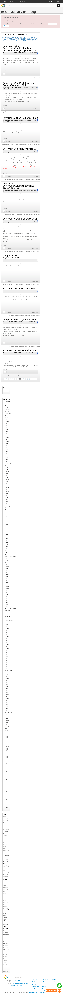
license (7, 818)
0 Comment (8, 74)
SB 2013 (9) (7, 735)
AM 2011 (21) (7, 514)
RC (4, 878)
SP (8, 866)
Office (4, 919)
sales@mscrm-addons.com (17, 985)
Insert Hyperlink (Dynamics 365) (19, 288)
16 (22, 379)
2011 (7, 872)
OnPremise (5, 939)
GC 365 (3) (7, 656)
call (8, 898)
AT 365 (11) (7, 449)
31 (32, 379)
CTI (8, 952)
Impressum (43, 992)
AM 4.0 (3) (7, 522)
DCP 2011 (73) (7, 566)
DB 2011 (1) (7, 536)
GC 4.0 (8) (7, 664)
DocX (7, 839)
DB (8, 874)
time (39, 113)
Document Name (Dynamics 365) (20, 219)
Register (49, 1)
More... (34, 988)
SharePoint (5, 960)
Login (57, 1)
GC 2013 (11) (7, 636)
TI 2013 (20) (7, 777)
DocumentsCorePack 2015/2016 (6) (10, 610)
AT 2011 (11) (7, 421)
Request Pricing (8, 1)
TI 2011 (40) (7, 769)
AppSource (5, 876)
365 (14, 77)
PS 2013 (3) (7, 686)
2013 (7, 958)
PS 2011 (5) (7, 678)
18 (26, 379)
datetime (24, 112)
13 (15, 379)
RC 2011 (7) (7, 720)
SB (4, 820)
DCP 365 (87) (7, 594)
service (5, 868)
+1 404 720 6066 (16, 982)
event (4, 857)
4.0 (8, 852)
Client (16, 77)
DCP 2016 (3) (6, 552)
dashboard (5, 844)
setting (33, 77)
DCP (20, 77)
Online (4, 816)
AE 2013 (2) (7, 479)
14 (17, 379)
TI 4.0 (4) (7, 805)
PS (4, 891)
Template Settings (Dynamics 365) (20, 118)
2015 (9, 77)
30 (30, 379)
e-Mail (4, 897)
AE (8, 880)
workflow (5, 870)
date (20, 112)
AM (4, 966)
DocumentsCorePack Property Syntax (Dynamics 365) (18, 84)
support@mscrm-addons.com (20, 983)
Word (38, 78)
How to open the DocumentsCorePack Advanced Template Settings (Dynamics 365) (20, 48)
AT (4, 822)
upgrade (7, 829)
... (11, 379)
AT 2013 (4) (7, 429)
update (4, 900)
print (4, 958)
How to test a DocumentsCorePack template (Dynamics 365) (18, 185)
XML (8, 820)
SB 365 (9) (7, 755)
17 (24, 379)
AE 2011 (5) (7, 471)
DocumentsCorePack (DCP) (31, 52)
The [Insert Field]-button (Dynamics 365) (15, 256)
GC (8, 816)
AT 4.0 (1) (7, 457)
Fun (4, 882)
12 (13, 379)
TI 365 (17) (7, 797)
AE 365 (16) (7, 499)
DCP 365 (23, 52)
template (37, 77)
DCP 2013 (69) (7, 574)
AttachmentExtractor (6, 934)
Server (5, 917)
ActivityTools (35, 986)
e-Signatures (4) (7, 616)
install (7, 943)
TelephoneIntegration (5, 861)
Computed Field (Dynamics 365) (19, 319)
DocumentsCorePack (26, 77)
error (4, 874)
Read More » (5, 70)
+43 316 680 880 (16, 980)
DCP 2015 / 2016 (17, 52)
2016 (11, 77)
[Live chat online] (59, 985)
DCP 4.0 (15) (7, 602)
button (17, 284)
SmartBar (5, 912)
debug (4, 846)
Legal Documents (34, 992)
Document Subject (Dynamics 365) (20, 149)
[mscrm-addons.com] (8, 7)
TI (3, 818)
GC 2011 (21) (7, 628)
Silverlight (5, 964)
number (5, 956)
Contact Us (22, 1)
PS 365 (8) (7, 706)
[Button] (58, 5)
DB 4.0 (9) (7, 544)
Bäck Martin (6, 53)
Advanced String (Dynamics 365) (20, 350)
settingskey (5, 962)
